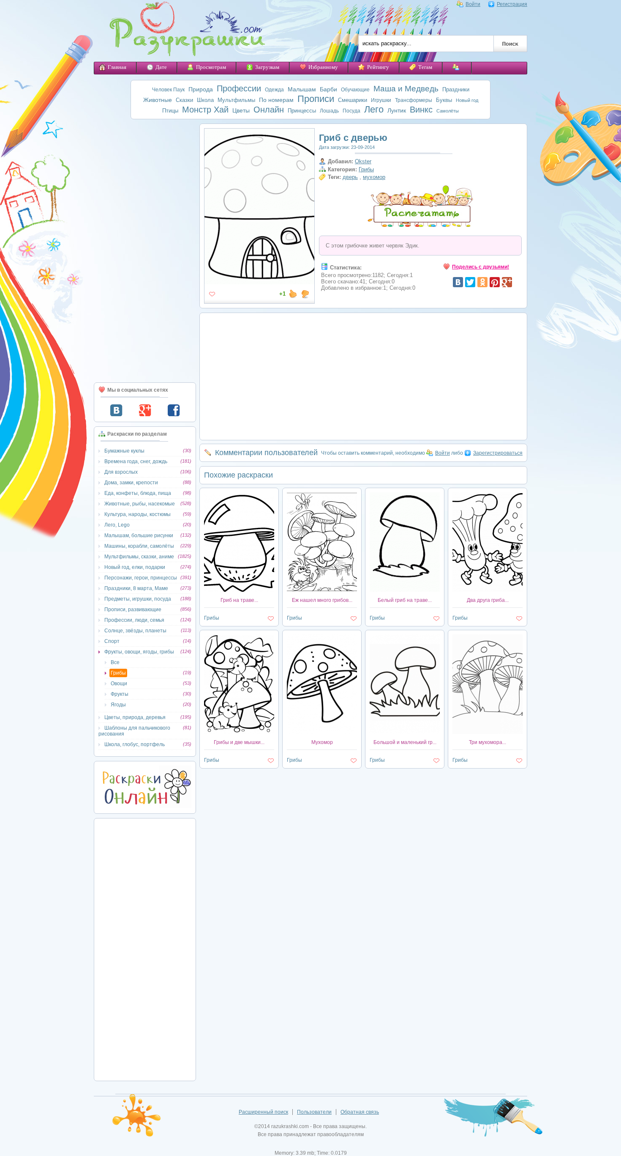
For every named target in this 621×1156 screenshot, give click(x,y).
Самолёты (447, 110)
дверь (350, 177)
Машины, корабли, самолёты (139, 546)
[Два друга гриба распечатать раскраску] (487, 590)
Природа (200, 89)
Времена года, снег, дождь (135, 461)
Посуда (351, 111)
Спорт (112, 641)
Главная (117, 67)
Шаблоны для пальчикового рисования (134, 731)
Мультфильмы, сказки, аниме (139, 557)
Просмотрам (211, 67)
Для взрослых (121, 472)
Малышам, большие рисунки (138, 535)
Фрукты (119, 694)
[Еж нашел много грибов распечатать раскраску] (322, 590)
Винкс (421, 109)
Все (115, 662)
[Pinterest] (495, 282)
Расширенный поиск (263, 1112)
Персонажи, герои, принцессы (140, 578)
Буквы (444, 100)
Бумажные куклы (124, 451)
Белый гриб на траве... (405, 600)
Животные (157, 99)
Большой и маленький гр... (404, 742)
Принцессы (302, 110)
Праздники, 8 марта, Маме (136, 588)
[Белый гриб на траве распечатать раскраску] (405, 590)
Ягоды (118, 705)
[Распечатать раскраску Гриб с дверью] (259, 281)
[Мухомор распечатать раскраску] (322, 732)
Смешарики (352, 100)
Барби (328, 89)
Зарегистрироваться (498, 453)
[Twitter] (470, 282)
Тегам (425, 67)
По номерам (276, 99)
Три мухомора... (487, 742)
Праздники (455, 89)
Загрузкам (267, 67)
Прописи (315, 98)
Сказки (184, 100)
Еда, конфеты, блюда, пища (137, 493)
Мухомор (322, 742)
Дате (161, 67)
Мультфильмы (236, 100)
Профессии (239, 88)
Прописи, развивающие (132, 609)
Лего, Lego (117, 525)
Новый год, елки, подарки (134, 567)
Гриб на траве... (239, 600)
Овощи (119, 683)
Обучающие (355, 90)
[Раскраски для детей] (181, 31)
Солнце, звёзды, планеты (135, 631)
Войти (473, 4)
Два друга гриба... (488, 600)
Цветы (241, 110)
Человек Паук (168, 90)
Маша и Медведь (406, 88)
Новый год (467, 100)
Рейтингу (378, 67)
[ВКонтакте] (458, 282)
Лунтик (396, 110)
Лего (374, 109)
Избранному (323, 67)
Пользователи (314, 1112)
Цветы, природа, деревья (135, 717)
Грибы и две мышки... (239, 742)
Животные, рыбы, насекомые (139, 504)
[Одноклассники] (482, 282)
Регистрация (512, 4)
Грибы (118, 673)
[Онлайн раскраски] (144, 806)
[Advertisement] (145, 251)
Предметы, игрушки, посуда (137, 599)
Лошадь (329, 111)
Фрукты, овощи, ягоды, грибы (139, 652)
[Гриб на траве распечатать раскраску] (239, 590)
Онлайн (268, 109)
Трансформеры (413, 100)
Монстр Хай (205, 109)
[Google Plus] (507, 282)
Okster (363, 161)
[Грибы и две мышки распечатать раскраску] (239, 732)
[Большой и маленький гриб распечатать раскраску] (405, 732)
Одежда (274, 90)
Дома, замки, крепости (131, 483)
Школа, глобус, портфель (134, 744)
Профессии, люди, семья (134, 620)
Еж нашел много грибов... (322, 600)
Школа (205, 100)
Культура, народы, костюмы (137, 514)
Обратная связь (359, 1112)
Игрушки (381, 100)
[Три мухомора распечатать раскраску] (487, 732)
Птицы (170, 110)
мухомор (374, 177)
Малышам (302, 89)
